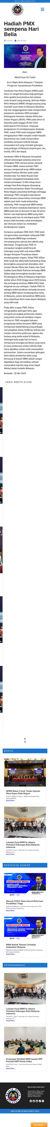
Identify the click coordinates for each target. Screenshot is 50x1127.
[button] (25, 738)
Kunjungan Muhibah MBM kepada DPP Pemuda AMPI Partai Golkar (24, 1060)
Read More (10, 800)
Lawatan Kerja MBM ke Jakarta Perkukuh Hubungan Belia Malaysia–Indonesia (23, 844)
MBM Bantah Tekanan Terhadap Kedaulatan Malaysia (21, 946)
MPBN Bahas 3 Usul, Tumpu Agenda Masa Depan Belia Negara (23, 792)
